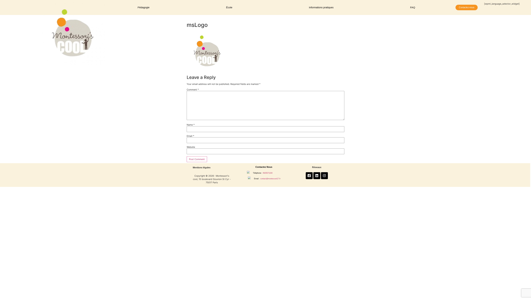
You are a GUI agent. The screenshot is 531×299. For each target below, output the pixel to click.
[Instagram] (324, 175)
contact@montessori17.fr (270, 179)
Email (190, 136)
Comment (193, 89)
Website (191, 147)
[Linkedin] (316, 175)
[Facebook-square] (309, 175)
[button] (144, 7)
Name (191, 125)
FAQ (412, 7)
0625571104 (267, 173)
